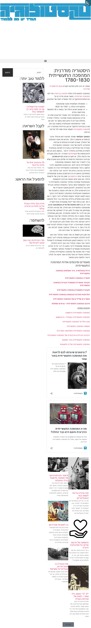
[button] (45, 61)
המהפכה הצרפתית (82, 96)
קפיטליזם (72, 153)
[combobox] (28, 72)
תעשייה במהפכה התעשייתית (77, 278)
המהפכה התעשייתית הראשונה (77, 312)
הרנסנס (74, 176)
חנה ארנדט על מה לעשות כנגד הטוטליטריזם (80, 495)
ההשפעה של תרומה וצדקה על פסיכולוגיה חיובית (79, 545)
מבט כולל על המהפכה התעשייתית (76, 321)
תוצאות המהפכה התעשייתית (78, 326)
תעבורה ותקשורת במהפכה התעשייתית (73, 290)
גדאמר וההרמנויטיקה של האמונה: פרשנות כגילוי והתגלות (58, 478)
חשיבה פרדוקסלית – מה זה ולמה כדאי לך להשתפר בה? (35, 109)
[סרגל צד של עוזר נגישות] (88, 3)
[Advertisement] (45, 41)
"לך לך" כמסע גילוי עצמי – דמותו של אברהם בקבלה (80, 596)
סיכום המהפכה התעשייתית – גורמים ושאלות (71, 303)
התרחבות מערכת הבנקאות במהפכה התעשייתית (69, 294)
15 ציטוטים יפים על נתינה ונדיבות (35, 163)
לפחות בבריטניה (60, 93)
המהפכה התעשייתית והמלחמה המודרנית (73, 331)
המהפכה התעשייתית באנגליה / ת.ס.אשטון (73, 317)
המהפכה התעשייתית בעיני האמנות (76, 340)
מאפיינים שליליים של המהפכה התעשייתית (71, 299)
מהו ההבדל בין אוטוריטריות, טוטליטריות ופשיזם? (59, 566)
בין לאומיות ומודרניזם (58, 525)
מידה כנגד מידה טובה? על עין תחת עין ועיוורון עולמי (34, 206)
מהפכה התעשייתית (81, 129)
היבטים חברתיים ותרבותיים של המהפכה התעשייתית (69, 335)
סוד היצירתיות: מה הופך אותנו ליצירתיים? (33, 241)
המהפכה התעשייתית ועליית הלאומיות (75, 344)
